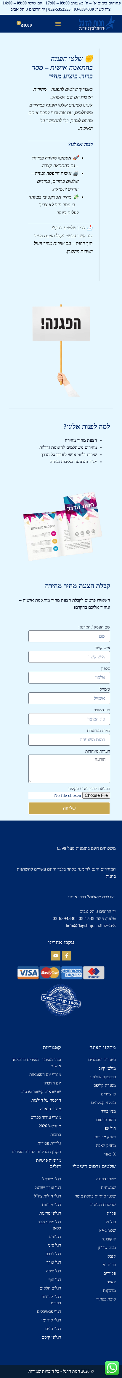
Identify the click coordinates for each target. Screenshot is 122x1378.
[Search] (8, 25)
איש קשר (102, 648)
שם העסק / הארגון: (94, 627)
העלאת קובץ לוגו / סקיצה (89, 788)
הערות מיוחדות (97, 751)
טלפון (105, 668)
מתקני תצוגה (102, 1047)
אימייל (105, 689)
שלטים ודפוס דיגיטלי (94, 1166)
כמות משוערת (98, 731)
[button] (58, 23)
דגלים (55, 1166)
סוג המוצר (102, 710)
